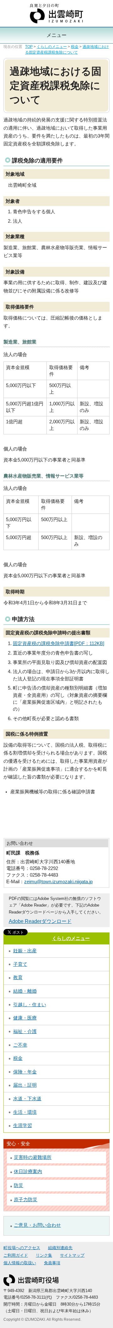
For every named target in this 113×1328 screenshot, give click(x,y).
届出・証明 (25, 1085)
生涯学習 (22, 1125)
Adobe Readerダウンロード (40, 921)
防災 (18, 1185)
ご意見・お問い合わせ (37, 1225)
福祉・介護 (25, 1031)
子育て (20, 964)
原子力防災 (25, 1199)
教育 (18, 977)
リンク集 (44, 1255)
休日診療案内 (28, 1171)
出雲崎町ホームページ (56, 13)
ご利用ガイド (15, 1255)
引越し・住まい (29, 1004)
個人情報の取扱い (19, 1263)
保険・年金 (25, 1071)
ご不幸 (20, 1045)
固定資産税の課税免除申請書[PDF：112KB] (58, 643)
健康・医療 (25, 1017)
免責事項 (52, 1263)
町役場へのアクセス (21, 1248)
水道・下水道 (27, 1098)
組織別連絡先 (60, 1248)
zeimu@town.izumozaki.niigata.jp (58, 881)
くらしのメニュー (52, 47)
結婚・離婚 (25, 991)
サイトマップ (72, 1255)
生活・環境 (25, 1112)
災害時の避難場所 (32, 1157)
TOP (29, 47)
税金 (74, 47)
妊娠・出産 (25, 950)
